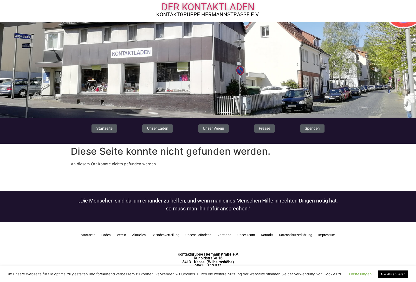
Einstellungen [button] (360, 274)
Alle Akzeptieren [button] (393, 274)
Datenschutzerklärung (295, 235)
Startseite (88, 235)
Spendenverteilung (165, 235)
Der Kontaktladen (208, 7)
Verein (121, 235)
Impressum (326, 235)
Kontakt (267, 235)
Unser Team (246, 235)
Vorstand (224, 235)
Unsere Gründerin (198, 235)
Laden (106, 235)
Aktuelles (139, 235)
